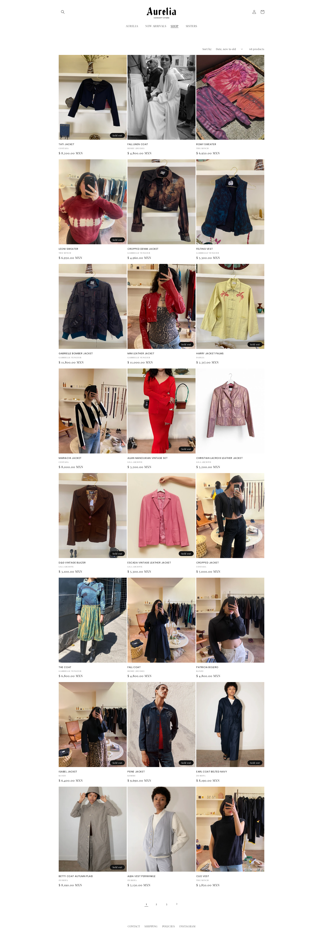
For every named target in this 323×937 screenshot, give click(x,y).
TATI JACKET (66, 144)
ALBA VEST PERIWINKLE (141, 876)
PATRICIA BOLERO (207, 667)
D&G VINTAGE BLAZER (72, 562)
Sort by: (207, 49)
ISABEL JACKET (68, 771)
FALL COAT (134, 667)
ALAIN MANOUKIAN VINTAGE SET (147, 458)
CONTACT (134, 926)
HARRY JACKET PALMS (210, 353)
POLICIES (168, 926)
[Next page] (177, 904)
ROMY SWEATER (206, 144)
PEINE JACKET (136, 771)
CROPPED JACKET (207, 562)
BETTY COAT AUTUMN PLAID (76, 876)
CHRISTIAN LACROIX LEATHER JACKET (219, 458)
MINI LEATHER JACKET (140, 353)
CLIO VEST (202, 876)
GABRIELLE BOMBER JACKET (76, 353)
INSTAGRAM (187, 926)
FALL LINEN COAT (137, 144)
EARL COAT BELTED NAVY (211, 771)
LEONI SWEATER (68, 249)
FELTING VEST (204, 249)
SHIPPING (151, 926)
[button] (63, 12)
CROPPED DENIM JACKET (143, 249)
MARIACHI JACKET (70, 458)
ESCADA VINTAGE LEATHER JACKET (149, 562)
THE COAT (65, 667)
